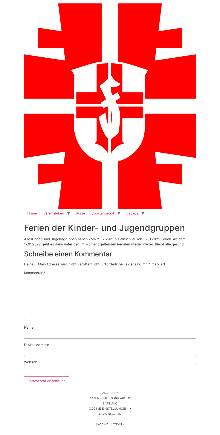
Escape (132, 213)
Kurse (80, 213)
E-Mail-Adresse (36, 344)
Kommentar (34, 272)
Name (29, 327)
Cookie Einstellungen (108, 408)
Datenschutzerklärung (110, 398)
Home (32, 213)
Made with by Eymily (110, 424)
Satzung (110, 403)
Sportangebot (103, 213)
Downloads (110, 414)
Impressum (110, 393)
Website (30, 362)
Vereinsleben (53, 213)
